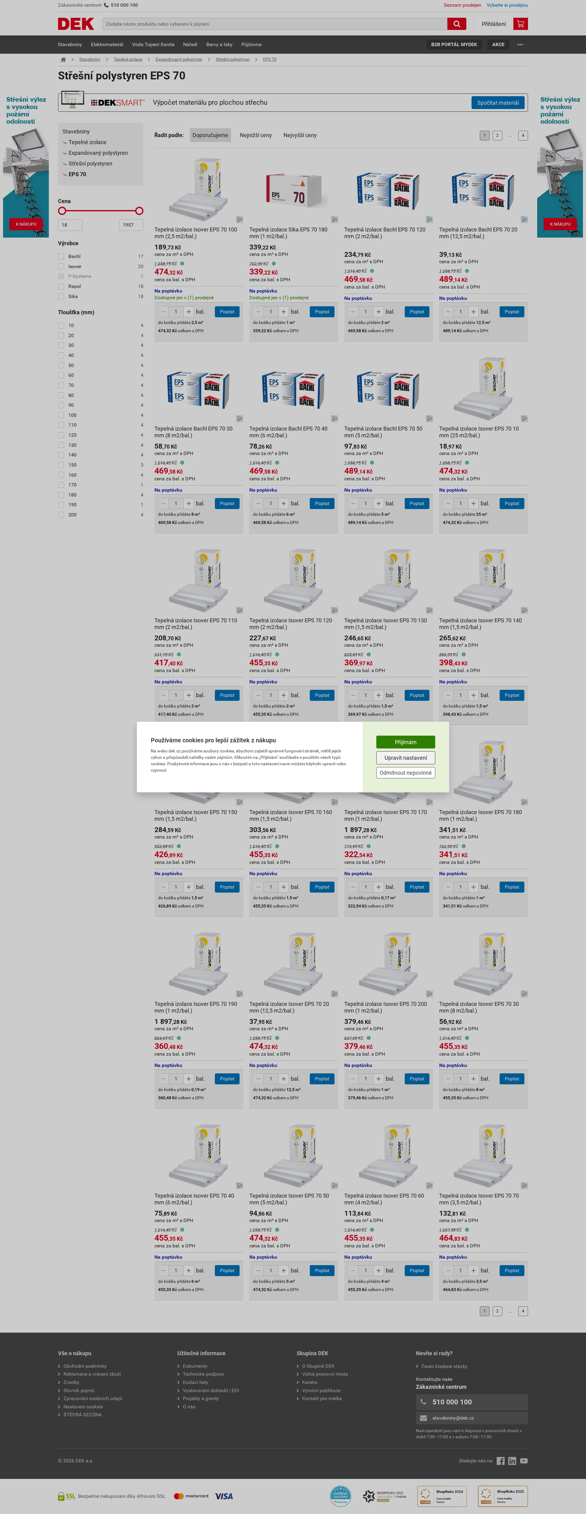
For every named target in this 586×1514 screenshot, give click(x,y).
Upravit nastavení (406, 758)
